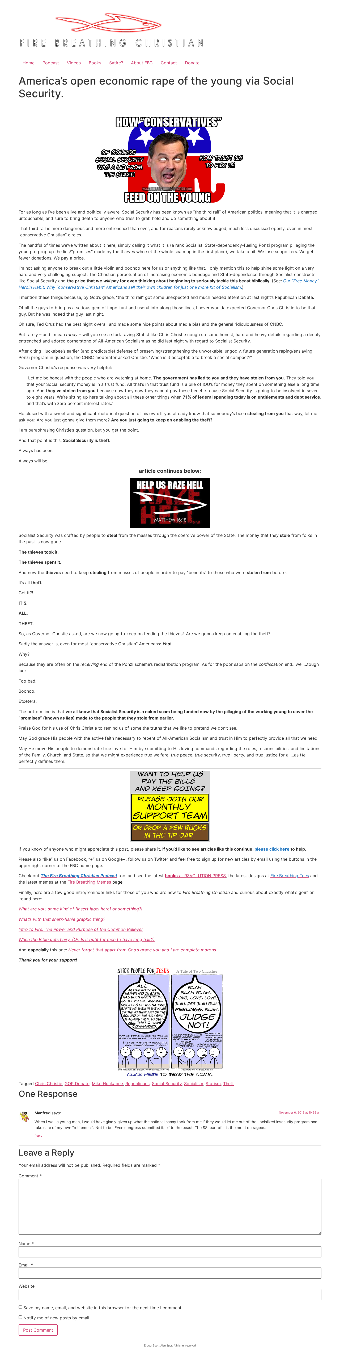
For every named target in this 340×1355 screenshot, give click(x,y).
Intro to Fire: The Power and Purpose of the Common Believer (81, 929)
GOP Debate (77, 1083)
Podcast (50, 62)
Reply (38, 1135)
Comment (30, 1176)
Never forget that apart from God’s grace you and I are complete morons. (142, 949)
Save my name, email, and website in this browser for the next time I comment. (102, 1308)
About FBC (142, 62)
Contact (169, 62)
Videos (74, 62)
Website (27, 1286)
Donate (192, 62)
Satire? (116, 62)
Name (26, 1243)
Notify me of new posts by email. (56, 1318)
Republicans (137, 1083)
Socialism (193, 1083)
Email (26, 1265)
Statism (213, 1083)
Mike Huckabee (107, 1083)
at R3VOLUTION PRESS (195, 875)
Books (95, 62)
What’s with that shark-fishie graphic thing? (62, 919)
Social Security (167, 1083)
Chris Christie (48, 1083)
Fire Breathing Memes (89, 882)
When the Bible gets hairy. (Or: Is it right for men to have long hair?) (87, 939)
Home (29, 62)
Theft (228, 1083)
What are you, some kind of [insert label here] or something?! (80, 908)
